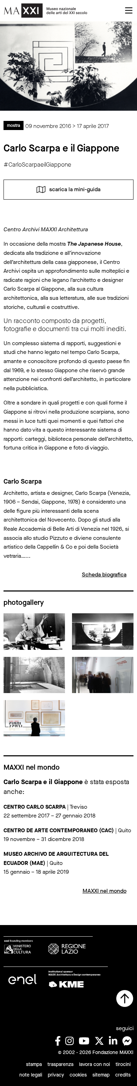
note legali (30, 1075)
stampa (34, 1064)
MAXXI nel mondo (104, 890)
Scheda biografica (104, 574)
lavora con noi (94, 1064)
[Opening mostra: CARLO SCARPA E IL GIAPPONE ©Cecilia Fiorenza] (34, 717)
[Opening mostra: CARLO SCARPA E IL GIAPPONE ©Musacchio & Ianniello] (102, 674)
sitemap (101, 1075)
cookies (78, 1075)
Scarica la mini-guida (74, 189)
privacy (56, 1075)
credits (123, 1075)
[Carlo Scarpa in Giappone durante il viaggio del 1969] (34, 631)
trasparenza (60, 1064)
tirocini (123, 1064)
